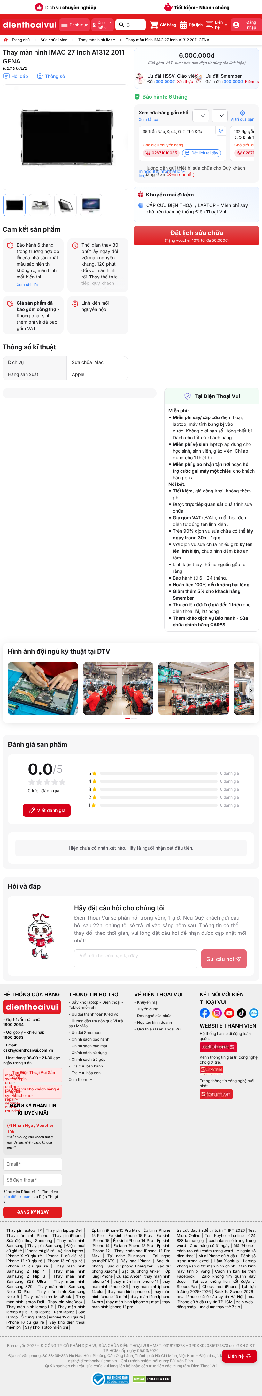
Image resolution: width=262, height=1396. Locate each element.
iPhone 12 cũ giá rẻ (24, 1261)
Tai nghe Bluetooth (126, 1255)
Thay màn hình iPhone (27, 1235)
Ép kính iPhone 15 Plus (129, 1235)
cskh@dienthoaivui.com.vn (28, 1050)
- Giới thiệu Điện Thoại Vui (157, 1029)
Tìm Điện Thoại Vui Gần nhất (33, 1075)
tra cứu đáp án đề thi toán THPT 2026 (210, 1230)
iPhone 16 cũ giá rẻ (25, 1322)
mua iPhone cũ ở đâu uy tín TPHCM (216, 1299)
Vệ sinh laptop (70, 1250)
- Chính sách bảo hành (89, 1039)
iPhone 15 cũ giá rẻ (66, 1317)
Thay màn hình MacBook (47, 1296)
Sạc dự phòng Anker (141, 1271)
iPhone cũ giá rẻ (39, 1250)
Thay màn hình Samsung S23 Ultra (45, 1279)
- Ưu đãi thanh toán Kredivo (93, 1014)
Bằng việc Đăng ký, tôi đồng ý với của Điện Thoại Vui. (31, 1197)
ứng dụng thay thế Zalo (219, 1306)
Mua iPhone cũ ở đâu (217, 1255)
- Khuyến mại (146, 1002)
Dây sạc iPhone (135, 1261)
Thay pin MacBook (65, 1301)
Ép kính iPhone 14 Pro (133, 1240)
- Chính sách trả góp (87, 1059)
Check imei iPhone (219, 1286)
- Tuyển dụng (146, 1009)
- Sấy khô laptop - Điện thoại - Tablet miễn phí (96, 1005)
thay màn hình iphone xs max (132, 1301)
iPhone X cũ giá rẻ (24, 1255)
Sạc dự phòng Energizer (130, 1266)
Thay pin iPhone (67, 1235)
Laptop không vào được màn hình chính (216, 1263)
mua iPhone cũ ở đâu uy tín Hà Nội (210, 1296)
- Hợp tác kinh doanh (153, 1022)
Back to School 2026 (233, 1291)
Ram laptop (64, 1312)
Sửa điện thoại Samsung (29, 1240)
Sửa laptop (40, 1312)
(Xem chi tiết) (180, 174)
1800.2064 (13, 1024)
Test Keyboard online (224, 1235)
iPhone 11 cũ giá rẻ (64, 1255)
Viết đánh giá (51, 810)
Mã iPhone (243, 1245)
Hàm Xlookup (226, 1261)
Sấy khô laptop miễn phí (46, 1327)
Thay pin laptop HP (24, 1230)
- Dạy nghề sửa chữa (153, 1015)
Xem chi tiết (27, 284)
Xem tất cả (148, 119)
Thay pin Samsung (44, 1245)
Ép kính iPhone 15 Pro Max (116, 1230)
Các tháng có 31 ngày (210, 1245)
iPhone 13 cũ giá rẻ (64, 1261)
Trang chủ (21, 39)
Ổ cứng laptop (33, 1317)
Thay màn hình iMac (96, 39)
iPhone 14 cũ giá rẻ (27, 1266)
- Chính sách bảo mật (88, 1046)
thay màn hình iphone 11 (135, 1281)
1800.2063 (13, 1037)
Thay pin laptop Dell (64, 1230)
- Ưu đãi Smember (85, 1032)
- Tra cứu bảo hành (86, 1066)
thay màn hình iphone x (129, 1291)
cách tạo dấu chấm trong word (205, 1250)
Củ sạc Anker (128, 1276)
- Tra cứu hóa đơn (85, 1072)
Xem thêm (78, 1079)
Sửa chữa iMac (54, 39)
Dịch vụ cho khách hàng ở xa (35, 1092)
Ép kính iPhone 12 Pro (133, 1245)
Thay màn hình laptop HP (29, 1306)
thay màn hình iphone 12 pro (131, 1304)
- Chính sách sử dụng (88, 1052)
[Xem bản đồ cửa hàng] (220, 131)
